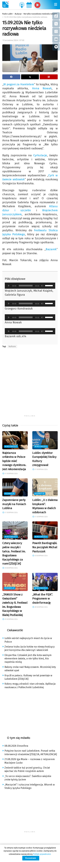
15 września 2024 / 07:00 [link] (13, 40)
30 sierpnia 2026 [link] (11, 568)
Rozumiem (30, 858)
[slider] (49, 285)
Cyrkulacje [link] (40, 155)
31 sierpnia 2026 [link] (11, 473)
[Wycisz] (42, 285)
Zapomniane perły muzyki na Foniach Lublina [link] (14, 504)
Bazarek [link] (51, 249)
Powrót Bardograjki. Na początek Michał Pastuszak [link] (44, 547)
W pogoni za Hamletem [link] (18, 84)
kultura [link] (12, 346)
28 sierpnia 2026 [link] (41, 607)
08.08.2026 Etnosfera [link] (16, 745)
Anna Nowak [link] (42, 88)
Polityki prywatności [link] (42, 854)
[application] (30, 286)
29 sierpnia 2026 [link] (11, 619)
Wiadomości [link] (11, 446)
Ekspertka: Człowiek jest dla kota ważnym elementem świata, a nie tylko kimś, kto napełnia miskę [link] (28, 659)
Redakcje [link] (9, 494)
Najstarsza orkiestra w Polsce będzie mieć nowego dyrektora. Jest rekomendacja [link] (14, 461)
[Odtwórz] (8, 285)
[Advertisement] (30, 383)
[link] (5, 5)
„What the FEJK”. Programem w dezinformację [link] (42, 598)
